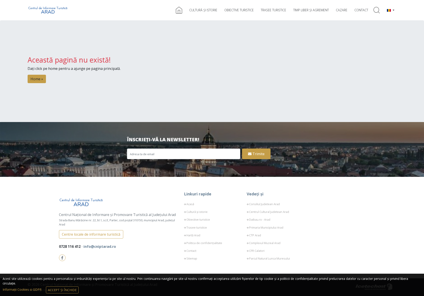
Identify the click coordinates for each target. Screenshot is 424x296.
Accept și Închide (62, 290)
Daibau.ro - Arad (259, 220)
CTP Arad (255, 235)
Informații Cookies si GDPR (22, 289)
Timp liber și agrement (311, 10)
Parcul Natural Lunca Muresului (269, 258)
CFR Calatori (257, 251)
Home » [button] (36, 78)
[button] (390, 10)
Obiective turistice (239, 10)
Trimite (258, 153)
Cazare (341, 10)
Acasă (190, 204)
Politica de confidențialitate (204, 243)
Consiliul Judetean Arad (264, 204)
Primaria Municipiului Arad (266, 227)
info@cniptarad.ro (99, 246)
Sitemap (191, 258)
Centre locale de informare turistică (91, 234)
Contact (361, 10)
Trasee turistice (273, 10)
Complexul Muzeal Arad (264, 243)
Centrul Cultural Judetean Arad (269, 212)
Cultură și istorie (203, 10)
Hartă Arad (193, 235)
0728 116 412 (70, 246)
